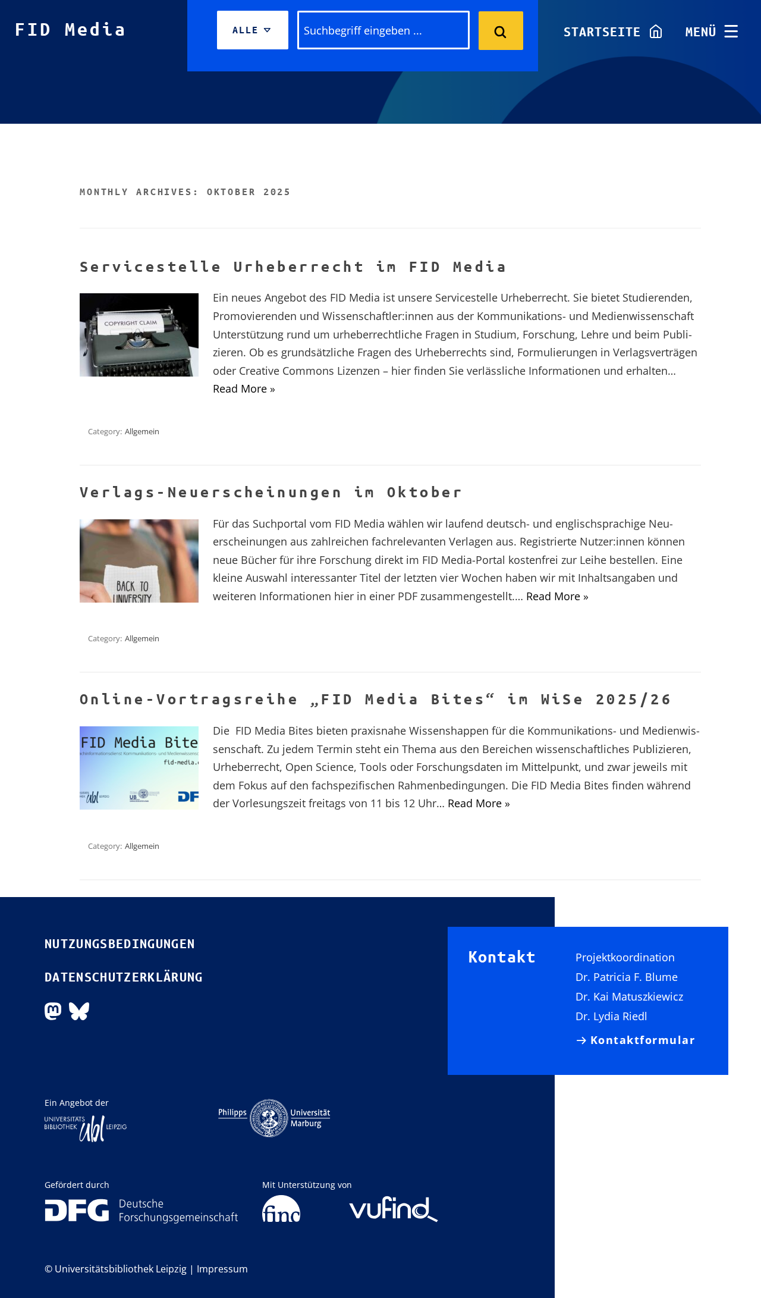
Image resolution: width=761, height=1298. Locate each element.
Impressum (222, 1268)
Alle (251, 36)
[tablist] (252, 30)
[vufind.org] (393, 1200)
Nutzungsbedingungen (120, 943)
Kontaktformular (643, 1040)
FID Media (71, 28)
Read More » (244, 388)
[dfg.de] (141, 1210)
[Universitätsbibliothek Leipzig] (86, 1128)
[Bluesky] (79, 1010)
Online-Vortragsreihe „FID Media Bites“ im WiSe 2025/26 (376, 699)
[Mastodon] (53, 1010)
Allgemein (142, 431)
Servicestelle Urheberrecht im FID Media (294, 266)
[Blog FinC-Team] (281, 1208)
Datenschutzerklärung (124, 977)
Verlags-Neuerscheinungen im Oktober (272, 492)
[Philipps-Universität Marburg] (274, 1117)
